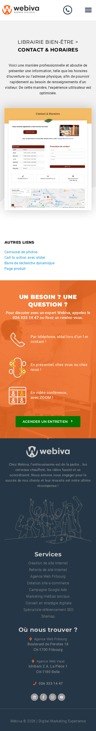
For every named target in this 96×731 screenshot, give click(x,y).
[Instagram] (52, 697)
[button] (88, 10)
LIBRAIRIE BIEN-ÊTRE (46, 42)
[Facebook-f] (43, 697)
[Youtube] (61, 697)
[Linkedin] (34, 697)
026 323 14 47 (26, 317)
